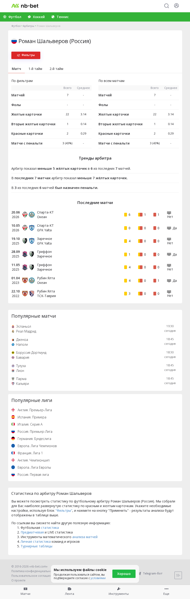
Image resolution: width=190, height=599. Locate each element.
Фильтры (28, 55)
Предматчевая (32, 532)
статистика (50, 527)
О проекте (18, 580)
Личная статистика (36, 541)
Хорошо (124, 573)
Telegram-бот (153, 573)
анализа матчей (85, 537)
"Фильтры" (63, 510)
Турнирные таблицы (36, 546)
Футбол (16, 26)
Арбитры (28, 26)
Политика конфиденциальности (33, 571)
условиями (98, 578)
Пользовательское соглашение (33, 576)
